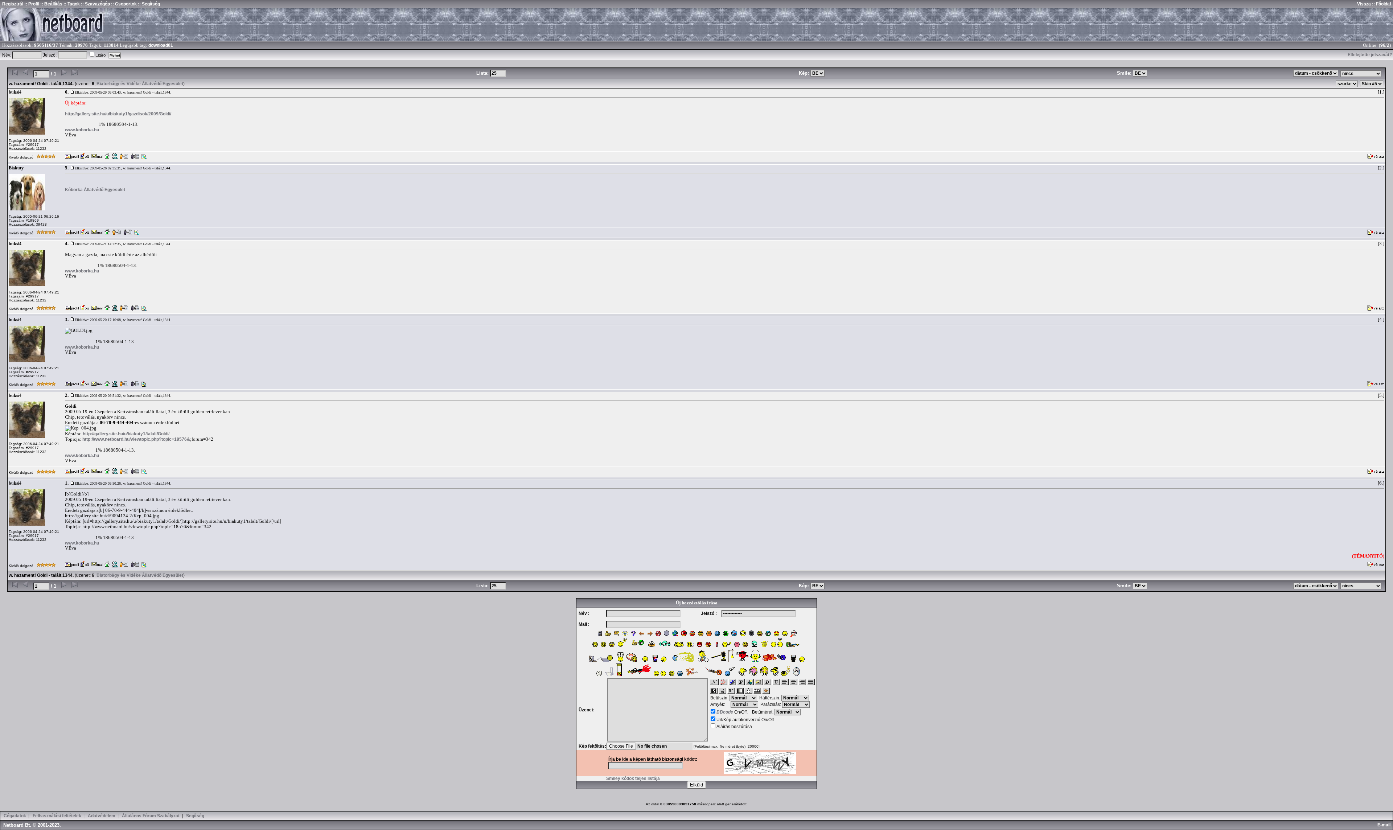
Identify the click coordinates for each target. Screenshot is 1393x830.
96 (1382, 45)
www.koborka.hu (82, 129)
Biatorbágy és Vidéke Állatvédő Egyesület (139, 83)
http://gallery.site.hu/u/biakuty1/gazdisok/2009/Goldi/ (118, 113)
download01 (160, 45)
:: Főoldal (1381, 4)
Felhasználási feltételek (57, 815)
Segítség (195, 815)
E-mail (1385, 824)
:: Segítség (148, 4)
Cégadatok (15, 815)
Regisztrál (12, 4)
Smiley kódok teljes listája (633, 778)
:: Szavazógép (95, 4)
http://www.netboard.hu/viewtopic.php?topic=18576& (136, 439)
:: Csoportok (123, 4)
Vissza (1364, 4)
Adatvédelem (101, 815)
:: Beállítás (50, 4)
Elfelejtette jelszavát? (1370, 54)
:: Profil (31, 4)
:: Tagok (71, 4)
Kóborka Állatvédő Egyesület (95, 189)
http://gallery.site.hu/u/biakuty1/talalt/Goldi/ (126, 433)
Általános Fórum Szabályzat (151, 815)
